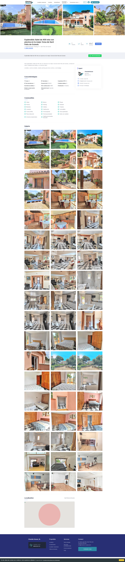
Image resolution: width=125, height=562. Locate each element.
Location (50, 2)
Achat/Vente (57, 2)
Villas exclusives (53, 549)
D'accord (121, 560)
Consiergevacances (64, 2)
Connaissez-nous (74, 2)
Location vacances (41, 2)
